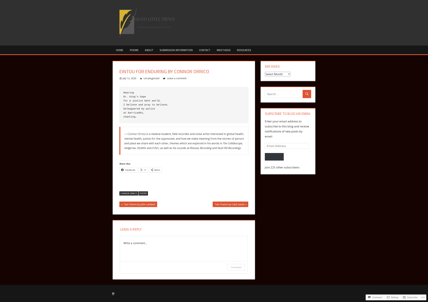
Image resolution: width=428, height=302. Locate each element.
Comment (236, 267)
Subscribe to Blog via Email (288, 113)
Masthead (224, 50)
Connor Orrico (128, 193)
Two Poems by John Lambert (137, 205)
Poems (134, 50)
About (149, 50)
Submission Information (176, 50)
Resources (244, 50)
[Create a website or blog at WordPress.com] (113, 293)
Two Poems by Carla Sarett (228, 205)
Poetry (143, 193)
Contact (204, 50)
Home (119, 50)
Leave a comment (177, 78)
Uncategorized (151, 78)
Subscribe (274, 157)
